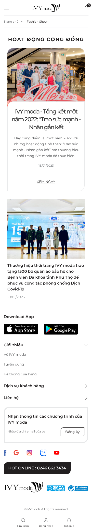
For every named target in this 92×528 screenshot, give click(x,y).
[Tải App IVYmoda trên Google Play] (61, 329)
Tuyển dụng (14, 364)
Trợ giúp (69, 526)
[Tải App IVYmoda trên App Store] (21, 329)
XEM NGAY (46, 181)
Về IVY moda (15, 354)
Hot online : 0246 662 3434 (37, 468)
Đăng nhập (46, 526)
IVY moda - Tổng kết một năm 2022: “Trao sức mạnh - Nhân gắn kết (46, 119)
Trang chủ (11, 21)
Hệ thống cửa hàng (20, 374)
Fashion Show (37, 21)
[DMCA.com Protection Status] (56, 488)
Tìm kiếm (23, 526)
